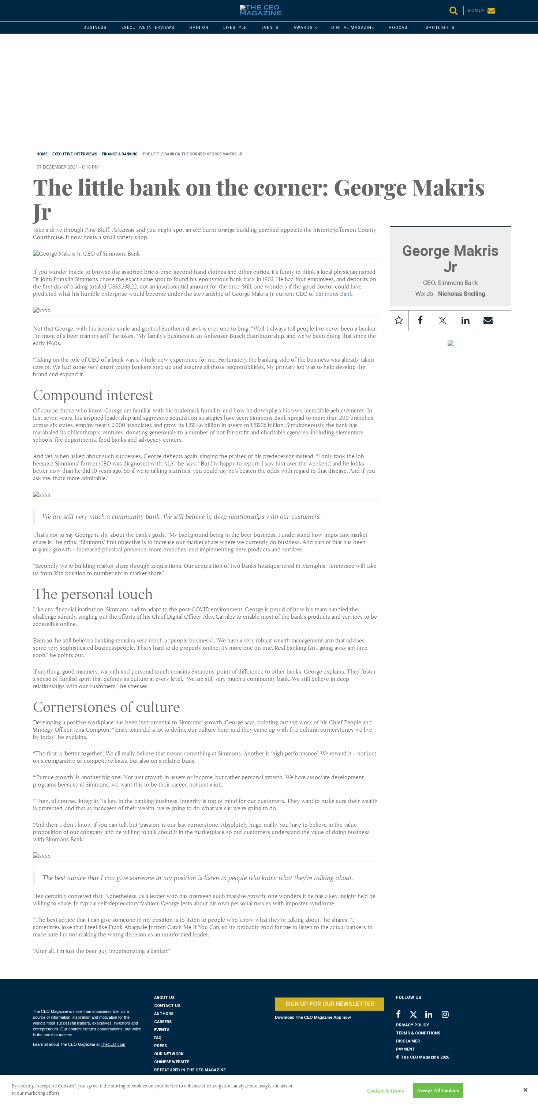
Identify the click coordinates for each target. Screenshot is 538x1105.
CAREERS (163, 1021)
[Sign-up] (488, 320)
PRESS (160, 1046)
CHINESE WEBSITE (171, 1062)
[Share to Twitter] (443, 320)
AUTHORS (163, 1013)
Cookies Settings (385, 1090)
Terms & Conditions (418, 1033)
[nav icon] (36, 10)
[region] (252, 94)
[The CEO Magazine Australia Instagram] (450, 1015)
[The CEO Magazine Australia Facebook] (402, 1015)
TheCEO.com (113, 1044)
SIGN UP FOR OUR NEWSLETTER (329, 1003)
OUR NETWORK (168, 1054)
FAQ (157, 1038)
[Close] (525, 1090)
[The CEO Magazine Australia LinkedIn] (433, 1015)
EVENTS (161, 1029)
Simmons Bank (333, 294)
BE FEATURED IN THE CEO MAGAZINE (189, 1070)
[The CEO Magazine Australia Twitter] (417, 1015)
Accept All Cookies (438, 1090)
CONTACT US (167, 1005)
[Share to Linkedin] (465, 320)
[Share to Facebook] (420, 320)
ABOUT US (164, 997)
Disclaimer (408, 1041)
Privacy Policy (412, 1025)
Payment (405, 1049)
